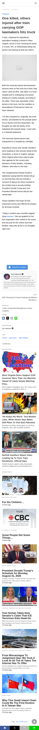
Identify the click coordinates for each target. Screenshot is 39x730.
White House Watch (9, 565)
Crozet (4, 338)
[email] (24, 728)
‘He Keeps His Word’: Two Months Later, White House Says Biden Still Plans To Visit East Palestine (19, 419)
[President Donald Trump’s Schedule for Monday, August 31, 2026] (19, 553)
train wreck (13, 338)
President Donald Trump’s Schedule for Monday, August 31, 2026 (17, 573)
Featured (14, 9)
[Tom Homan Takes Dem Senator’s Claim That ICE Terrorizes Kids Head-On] (19, 596)
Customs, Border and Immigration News (16, 608)
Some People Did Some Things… (16, 536)
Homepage (5, 9)
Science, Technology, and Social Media (16, 650)
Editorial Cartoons (9, 497)
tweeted (10, 216)
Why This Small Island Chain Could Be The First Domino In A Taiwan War (19, 703)
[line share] (16, 318)
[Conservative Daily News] (19, 3)
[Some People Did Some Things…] (19, 518)
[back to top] (34, 721)
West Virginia (23, 338)
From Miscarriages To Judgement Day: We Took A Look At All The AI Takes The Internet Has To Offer (19, 659)
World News (6, 695)
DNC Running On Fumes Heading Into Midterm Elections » (19, 298)
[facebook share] (3, 318)
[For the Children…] (19, 485)
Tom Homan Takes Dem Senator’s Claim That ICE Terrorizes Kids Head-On (17, 616)
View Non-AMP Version (22, 721)
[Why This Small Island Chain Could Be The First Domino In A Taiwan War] (19, 683)
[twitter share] (7, 318)
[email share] (11, 318)
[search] (36, 3)
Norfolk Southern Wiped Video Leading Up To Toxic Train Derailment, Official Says (17, 458)
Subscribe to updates (19, 267)
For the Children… (13, 502)
